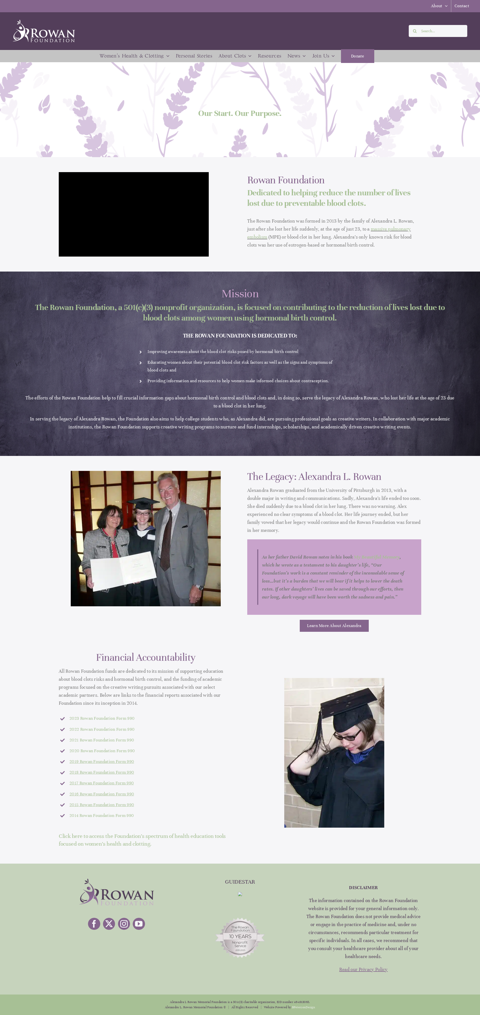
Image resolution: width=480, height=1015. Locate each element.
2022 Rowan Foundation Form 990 (102, 729)
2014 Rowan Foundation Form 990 (102, 815)
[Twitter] (109, 924)
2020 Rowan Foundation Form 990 (102, 750)
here (77, 836)
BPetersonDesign (303, 1007)
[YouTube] (139, 924)
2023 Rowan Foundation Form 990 (102, 718)
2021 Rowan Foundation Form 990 (102, 740)
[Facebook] (94, 924)
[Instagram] (124, 924)
